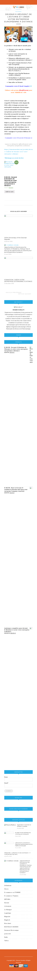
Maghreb (7, 920)
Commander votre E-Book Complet (17, 86)
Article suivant (25, 294)
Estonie (18, 11)
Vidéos (6, 940)
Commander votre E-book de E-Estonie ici (18, 138)
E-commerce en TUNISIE (12, 892)
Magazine (7, 916)
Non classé (7, 923)
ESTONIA (7, 899)
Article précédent (13, 292)
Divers (6, 889)
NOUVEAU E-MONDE (11, 927)
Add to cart (9, 191)
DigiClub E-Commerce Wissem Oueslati (24, 825)
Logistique (7, 913)
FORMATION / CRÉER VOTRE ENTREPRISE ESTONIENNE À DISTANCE (18, 280)
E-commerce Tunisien (11, 896)
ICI (31, 86)
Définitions (7, 885)
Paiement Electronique (11, 930)
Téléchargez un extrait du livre (14, 158)
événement (7, 906)
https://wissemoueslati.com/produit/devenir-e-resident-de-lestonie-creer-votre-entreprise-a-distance (19, 152)
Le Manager (8, 909)
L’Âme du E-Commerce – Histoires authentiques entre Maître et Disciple (24, 844)
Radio (6, 937)
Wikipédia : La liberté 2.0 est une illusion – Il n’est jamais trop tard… (17, 853)
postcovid (7, 934)
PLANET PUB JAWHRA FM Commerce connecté (23, 833)
